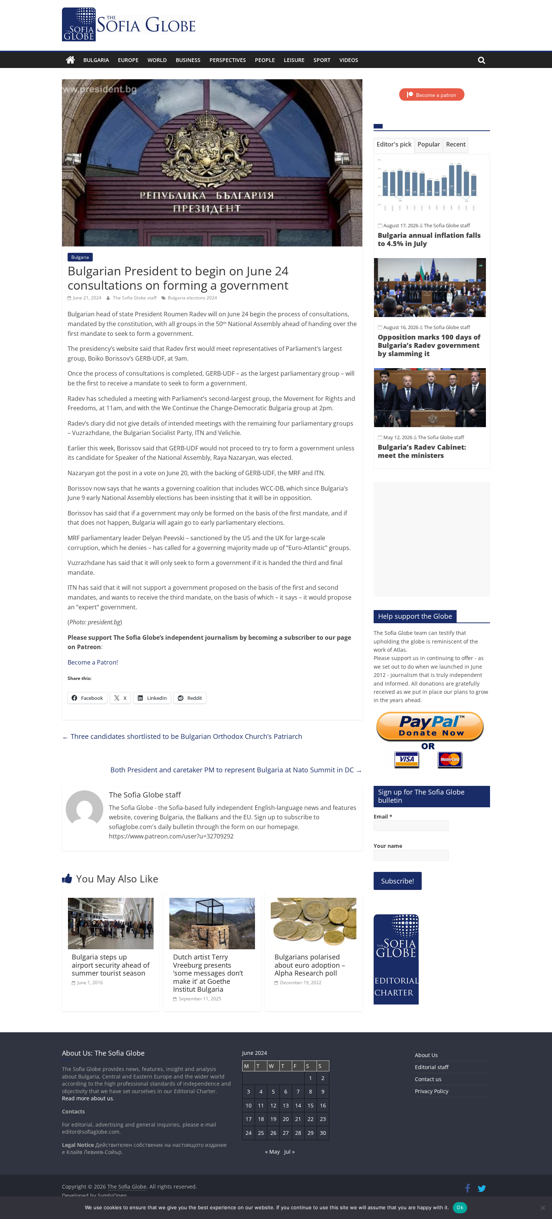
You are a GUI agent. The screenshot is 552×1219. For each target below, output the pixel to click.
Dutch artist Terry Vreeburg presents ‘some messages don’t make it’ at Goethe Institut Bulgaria (208, 973)
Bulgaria (96, 59)
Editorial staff (431, 1067)
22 (311, 1118)
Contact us (428, 1079)
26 (273, 1132)
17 (249, 1118)
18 (261, 1118)
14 (298, 1105)
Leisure (294, 59)
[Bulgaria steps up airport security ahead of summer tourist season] (111, 902)
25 (261, 1132)
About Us (426, 1055)
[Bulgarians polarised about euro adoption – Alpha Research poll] (313, 902)
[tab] (394, 146)
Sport (322, 59)
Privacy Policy (431, 1091)
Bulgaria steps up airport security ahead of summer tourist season (110, 964)
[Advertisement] (432, 539)
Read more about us (87, 1098)
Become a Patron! (93, 662)
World (157, 59)
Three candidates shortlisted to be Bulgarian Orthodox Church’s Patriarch (182, 736)
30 (323, 1132)
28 (298, 1132)
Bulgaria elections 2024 (192, 298)
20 (286, 1118)
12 (273, 1105)
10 (249, 1105)
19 (273, 1118)
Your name (388, 845)
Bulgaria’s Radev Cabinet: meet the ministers (422, 451)
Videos (348, 59)
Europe (128, 59)
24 (249, 1132)
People (265, 59)
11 (261, 1105)
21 (298, 1118)
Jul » (289, 1151)
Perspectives (228, 59)
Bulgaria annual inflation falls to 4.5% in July (429, 239)
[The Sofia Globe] (70, 60)
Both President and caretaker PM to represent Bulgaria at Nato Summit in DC (236, 769)
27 (286, 1132)
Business (188, 59)
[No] (542, 1207)
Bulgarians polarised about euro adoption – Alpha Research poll (309, 964)
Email (383, 816)
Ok (460, 1207)
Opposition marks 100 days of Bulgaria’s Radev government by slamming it (429, 345)
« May (272, 1151)
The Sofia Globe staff (135, 298)
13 (286, 1105)
